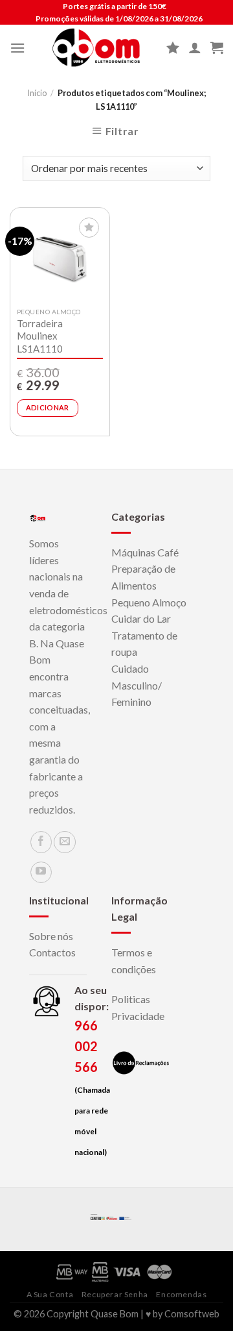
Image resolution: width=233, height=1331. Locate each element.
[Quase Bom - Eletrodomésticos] (96, 47)
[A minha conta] (194, 47)
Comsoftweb (191, 1313)
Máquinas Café (145, 552)
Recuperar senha (115, 1294)
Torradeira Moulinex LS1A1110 (40, 336)
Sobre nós (51, 936)
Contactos (52, 952)
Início (37, 93)
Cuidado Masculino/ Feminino (136, 685)
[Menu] (17, 48)
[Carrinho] (216, 47)
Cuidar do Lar (141, 618)
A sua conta (50, 1294)
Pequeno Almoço (148, 602)
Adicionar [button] (47, 407)
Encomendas (181, 1294)
